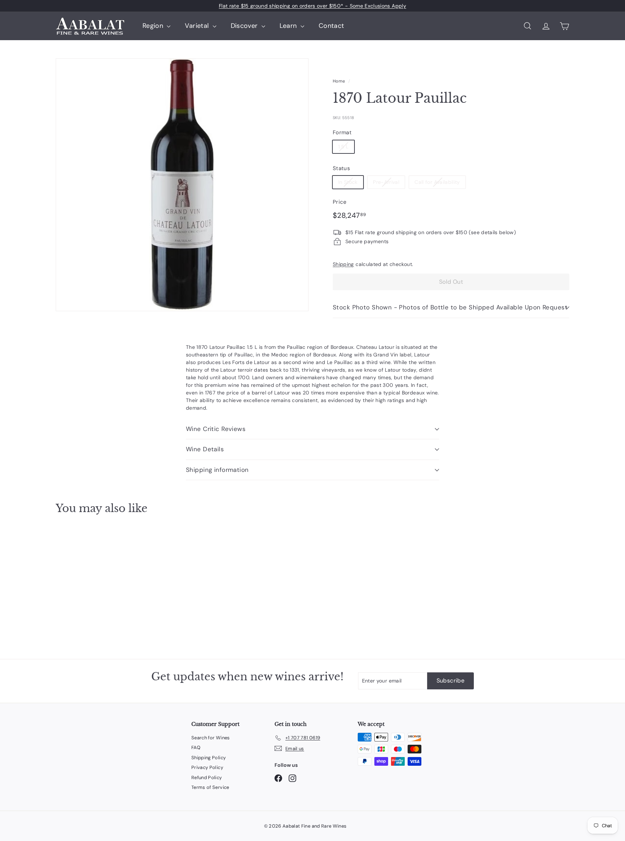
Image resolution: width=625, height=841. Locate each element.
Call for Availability (437, 182)
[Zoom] (182, 185)
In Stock (348, 182)
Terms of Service (210, 787)
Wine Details (205, 449)
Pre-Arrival (386, 182)
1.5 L (343, 146)
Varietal (198, 25)
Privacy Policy (207, 767)
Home (339, 81)
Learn (289, 25)
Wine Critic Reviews (216, 429)
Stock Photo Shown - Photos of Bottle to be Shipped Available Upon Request (450, 307)
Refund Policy (206, 777)
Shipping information (217, 470)
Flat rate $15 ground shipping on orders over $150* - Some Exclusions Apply (312, 6)
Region (154, 25)
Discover (245, 25)
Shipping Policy (208, 758)
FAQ (195, 747)
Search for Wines (210, 738)
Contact (331, 25)
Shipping (343, 264)
